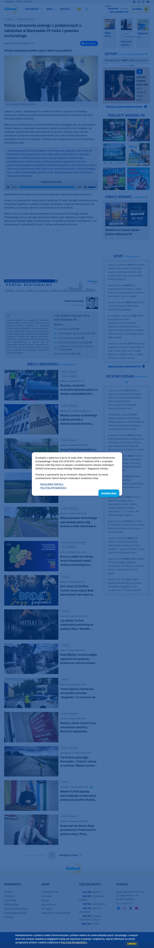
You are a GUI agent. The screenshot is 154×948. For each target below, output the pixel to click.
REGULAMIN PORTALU (51, 484)
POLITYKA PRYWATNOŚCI (53, 487)
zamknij (132, 943)
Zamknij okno (108, 493)
